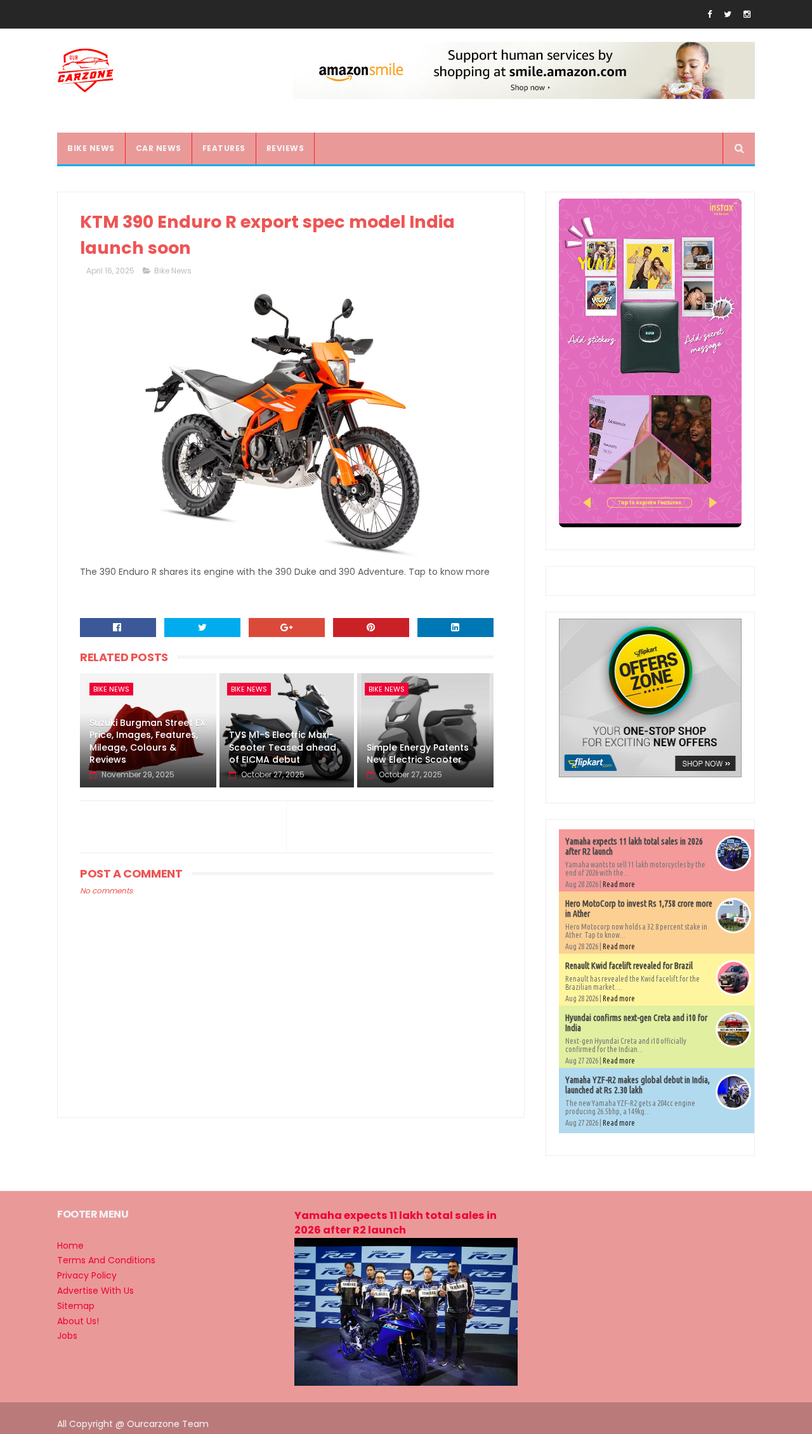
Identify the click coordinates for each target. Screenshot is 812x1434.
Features (224, 148)
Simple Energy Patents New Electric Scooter (418, 753)
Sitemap (76, 1305)
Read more (619, 884)
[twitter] (727, 14)
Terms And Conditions (106, 1260)
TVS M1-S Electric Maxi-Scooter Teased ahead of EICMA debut (282, 747)
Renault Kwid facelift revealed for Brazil (629, 966)
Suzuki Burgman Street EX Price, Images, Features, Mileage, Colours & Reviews (147, 741)
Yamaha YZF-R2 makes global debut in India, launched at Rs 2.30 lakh (637, 1085)
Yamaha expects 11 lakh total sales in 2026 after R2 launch (395, 1222)
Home (70, 1245)
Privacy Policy (87, 1275)
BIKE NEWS (91, 148)
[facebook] (709, 14)
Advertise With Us (95, 1290)
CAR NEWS (158, 148)
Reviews (285, 148)
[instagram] (747, 14)
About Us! (78, 1321)
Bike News (173, 270)
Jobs (67, 1335)
